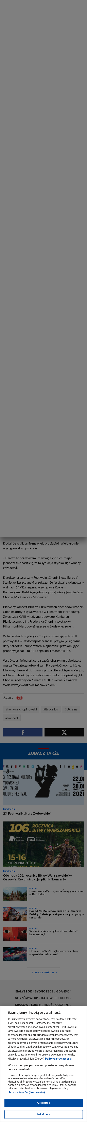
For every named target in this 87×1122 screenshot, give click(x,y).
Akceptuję (43, 1102)
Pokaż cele (43, 1114)
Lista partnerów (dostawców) (26, 1092)
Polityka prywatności (58, 1058)
